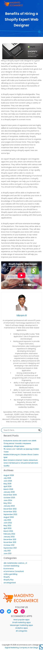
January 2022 (9, 537)
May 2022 (7, 525)
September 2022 (10, 514)
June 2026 (8, 481)
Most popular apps (21, 619)
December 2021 (10, 539)
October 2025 (9, 497)
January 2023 (9, 506)
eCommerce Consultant (14, 571)
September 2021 (10, 548)
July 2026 (7, 478)
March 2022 (8, 531)
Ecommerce (9, 568)
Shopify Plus (8, 580)
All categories (21, 631)
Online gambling (10, 574)
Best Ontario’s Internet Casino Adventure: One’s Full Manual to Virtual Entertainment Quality (21, 463)
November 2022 (10, 511)
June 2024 (8, 500)
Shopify (7, 577)
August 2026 (9, 475)
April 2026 (7, 486)
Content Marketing (11, 566)
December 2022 (10, 509)
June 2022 (8, 523)
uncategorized (10, 582)
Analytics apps (21, 628)
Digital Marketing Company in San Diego (21, 647)
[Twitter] (9, 611)
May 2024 (7, 503)
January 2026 (9, 492)
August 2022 (9, 517)
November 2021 (10, 542)
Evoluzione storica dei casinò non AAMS (20, 440)
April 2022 (7, 528)
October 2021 (9, 545)
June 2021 (7, 553)
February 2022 (9, 534)
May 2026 (7, 483)
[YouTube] (16, 611)
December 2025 (10, 495)
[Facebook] (2, 611)
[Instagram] (23, 611)
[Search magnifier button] (39, 430)
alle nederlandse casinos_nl (15, 563)
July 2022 (7, 520)
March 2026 (8, 489)
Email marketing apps (21, 622)
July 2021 (7, 551)
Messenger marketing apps (21, 625)
